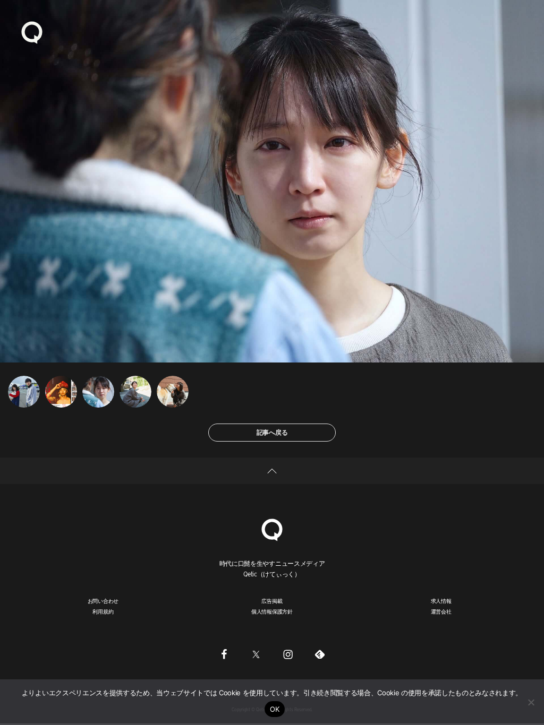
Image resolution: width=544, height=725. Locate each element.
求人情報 (441, 601)
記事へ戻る (272, 432)
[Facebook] (224, 654)
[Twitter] (256, 654)
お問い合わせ (103, 601)
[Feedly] (320, 654)
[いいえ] (530, 702)
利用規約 (102, 611)
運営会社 (441, 611)
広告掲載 (271, 601)
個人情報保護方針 (272, 611)
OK (275, 709)
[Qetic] (32, 32)
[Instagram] (288, 654)
